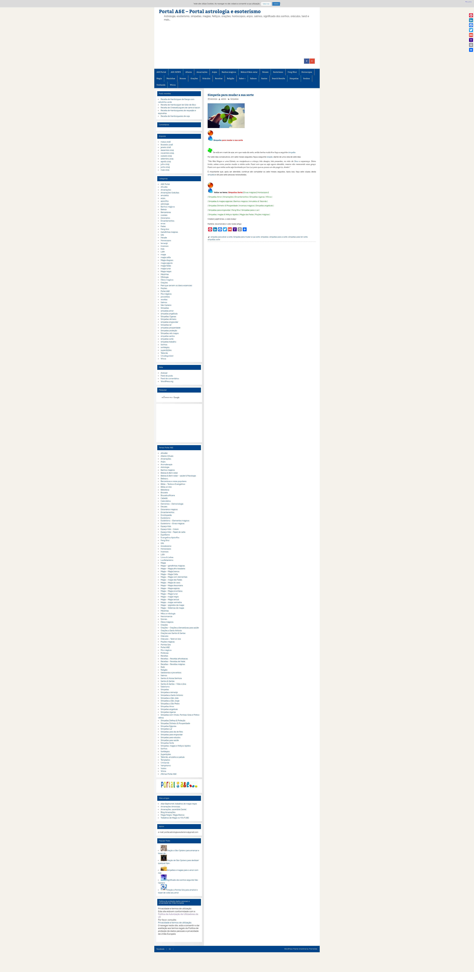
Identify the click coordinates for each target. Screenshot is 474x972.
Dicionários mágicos (169, 509)
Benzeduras (166, 212)
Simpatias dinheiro (168, 319)
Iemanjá (164, 243)
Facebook (160, 949)
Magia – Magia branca (170, 571)
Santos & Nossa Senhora (171, 678)
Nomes (183, 78)
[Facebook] (471, 25)
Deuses (265, 72)
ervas (163, 223)
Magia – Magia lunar (169, 594)
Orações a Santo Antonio (171, 630)
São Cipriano (166, 305)
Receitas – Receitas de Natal (173, 661)
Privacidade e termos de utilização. (175, 922)
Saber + (242, 78)
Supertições (166, 754)
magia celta (166, 257)
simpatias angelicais (169, 314)
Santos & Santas (167, 681)
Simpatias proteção (169, 330)
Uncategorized (167, 356)
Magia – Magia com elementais (174, 577)
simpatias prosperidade (170, 328)
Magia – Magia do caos (170, 583)
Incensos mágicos (246, 206)
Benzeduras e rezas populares (173, 481)
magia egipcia (166, 263)
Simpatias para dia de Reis (172, 732)
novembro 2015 (167, 153)
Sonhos (306, 78)
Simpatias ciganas (257, 197)
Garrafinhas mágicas (169, 232)
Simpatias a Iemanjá (169, 692)
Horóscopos (262, 192)
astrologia (165, 204)
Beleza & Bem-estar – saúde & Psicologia (178, 476)
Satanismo (165, 687)
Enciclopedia (166, 515)
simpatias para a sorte (278, 237)
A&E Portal (161, 72)
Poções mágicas (262, 214)
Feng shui (165, 229)
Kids (162, 249)
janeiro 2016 (166, 147)
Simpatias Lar (166, 729)
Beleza (164, 209)
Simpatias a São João (170, 698)
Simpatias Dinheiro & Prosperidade (223, 206)
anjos (163, 198)
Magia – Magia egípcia (170, 588)
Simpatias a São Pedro (170, 704)
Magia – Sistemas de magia (172, 608)
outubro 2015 (166, 156)
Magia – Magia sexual (170, 599)
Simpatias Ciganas (168, 316)
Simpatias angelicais (264, 206)
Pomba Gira (166, 645)
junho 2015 (165, 167)
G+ (170, 949)
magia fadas (166, 266)
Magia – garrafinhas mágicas (173, 566)
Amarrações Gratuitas (170, 193)
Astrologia (165, 467)
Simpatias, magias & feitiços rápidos (223, 214)
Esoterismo (278, 72)
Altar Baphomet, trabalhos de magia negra (179, 804)
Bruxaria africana (168, 495)
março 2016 (166, 142)
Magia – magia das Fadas (171, 580)
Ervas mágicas (250, 192)
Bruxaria (164, 492)
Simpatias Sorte (235, 192)
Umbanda (161, 85)
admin (223, 99)
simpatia (291, 152)
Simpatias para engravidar (219, 210)
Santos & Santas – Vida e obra (173, 684)
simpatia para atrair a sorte (221, 237)
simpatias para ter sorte (297, 237)
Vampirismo (166, 765)
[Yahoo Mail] (471, 40)
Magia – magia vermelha (171, 602)
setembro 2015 (167, 159)
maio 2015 (165, 170)
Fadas (163, 226)
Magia (159, 78)
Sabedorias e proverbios (171, 673)
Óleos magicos (167, 280)
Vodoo (163, 768)
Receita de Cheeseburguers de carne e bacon (180, 108)
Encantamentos (241, 197)
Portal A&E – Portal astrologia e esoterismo (210, 11)
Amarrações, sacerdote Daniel (173, 809)
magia (163, 254)
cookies (164, 215)
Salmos (253, 78)
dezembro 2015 (167, 150)
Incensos (164, 246)
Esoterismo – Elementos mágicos (175, 521)
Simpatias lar (166, 325)
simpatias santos (168, 336)
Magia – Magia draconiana (172, 585)
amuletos (165, 195)
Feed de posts (167, 376)
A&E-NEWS (176, 72)
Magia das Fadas (247, 214)
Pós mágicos (166, 294)
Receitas (218, 78)
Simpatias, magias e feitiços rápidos (176, 746)
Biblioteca (165, 490)
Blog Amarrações (168, 812)
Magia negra (166, 271)
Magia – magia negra (169, 597)
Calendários (166, 501)
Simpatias (294, 78)
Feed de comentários (170, 378)
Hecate (164, 238)
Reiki (163, 667)
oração (270, 157)
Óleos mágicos (167, 622)
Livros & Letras (167, 557)
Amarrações (202, 72)
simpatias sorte (214, 239)
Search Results (278, 78)
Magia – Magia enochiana (171, 591)
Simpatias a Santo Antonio (172, 695)
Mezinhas (171, 78)
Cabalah (164, 498)
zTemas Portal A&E (169, 774)
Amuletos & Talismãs (258, 201)
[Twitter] (471, 30)
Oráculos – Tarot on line (171, 639)
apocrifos (164, 201)
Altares (188, 72)
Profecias (164, 653)
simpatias (264, 237)
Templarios (165, 760)
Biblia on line (166, 487)
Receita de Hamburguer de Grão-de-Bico (178, 105)
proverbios (165, 297)
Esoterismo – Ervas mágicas (172, 523)
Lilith (163, 252)
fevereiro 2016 (167, 145)
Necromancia (166, 616)
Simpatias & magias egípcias (220, 201)
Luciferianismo (167, 560)
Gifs (162, 235)
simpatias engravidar (169, 322)
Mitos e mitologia (168, 614)
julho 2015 (165, 164)
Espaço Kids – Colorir (170, 529)
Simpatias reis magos (170, 333)
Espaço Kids (166, 526)
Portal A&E (165, 291)
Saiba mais (266, 4)
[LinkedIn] (471, 20)
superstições (166, 350)
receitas (164, 299)
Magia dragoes (167, 260)
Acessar (164, 373)
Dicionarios (165, 218)
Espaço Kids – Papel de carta (173, 532)
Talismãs (164, 353)
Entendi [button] (276, 4)
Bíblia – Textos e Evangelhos (173, 484)
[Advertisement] (241, 40)
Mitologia (164, 277)
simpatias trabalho (168, 342)
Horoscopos (306, 72)
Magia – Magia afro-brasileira (173, 568)
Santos (264, 78)
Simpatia (217, 140)
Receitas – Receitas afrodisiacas (174, 659)
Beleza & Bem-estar (249, 72)
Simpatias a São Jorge (170, 701)
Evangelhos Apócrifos (170, 537)
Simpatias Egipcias (168, 726)
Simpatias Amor (215, 197)
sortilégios (165, 347)
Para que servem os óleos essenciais (176, 285)
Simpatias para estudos (170, 737)
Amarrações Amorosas (170, 806)
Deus (296, 161)
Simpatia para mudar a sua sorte (246, 237)
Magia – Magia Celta (169, 574)
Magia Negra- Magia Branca (172, 815)
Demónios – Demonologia (172, 504)
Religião (230, 78)
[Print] (471, 44)
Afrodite (164, 187)
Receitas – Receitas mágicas (173, 664)
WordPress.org (167, 381)
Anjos (214, 72)
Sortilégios (165, 751)
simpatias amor (167, 311)
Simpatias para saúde (170, 740)
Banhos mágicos (229, 72)
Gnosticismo (166, 546)
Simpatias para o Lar (250, 210)
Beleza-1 (164, 478)
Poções (164, 288)
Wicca (173, 85)
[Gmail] (471, 35)
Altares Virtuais (167, 456)
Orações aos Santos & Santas (173, 633)
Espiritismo (165, 535)
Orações (194, 78)
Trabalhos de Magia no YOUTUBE (175, 818)
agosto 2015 (166, 161)
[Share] (471, 49)
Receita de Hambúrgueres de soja (175, 116)
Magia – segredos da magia (172, 605)
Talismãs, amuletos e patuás (173, 757)
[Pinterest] (471, 15)
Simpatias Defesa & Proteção (173, 720)
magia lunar (166, 269)
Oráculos (206, 78)
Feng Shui (292, 72)
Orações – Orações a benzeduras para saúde (180, 628)
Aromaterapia (166, 464)
